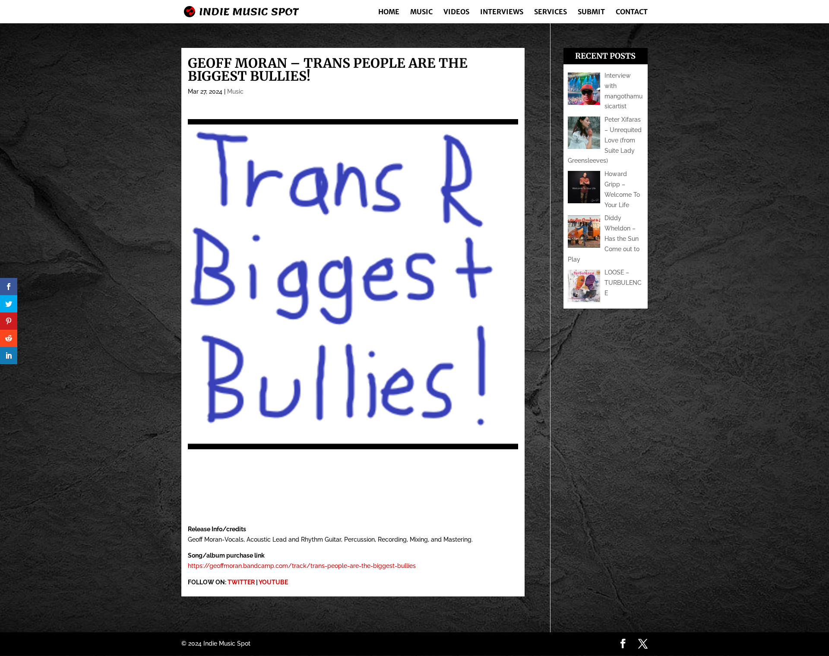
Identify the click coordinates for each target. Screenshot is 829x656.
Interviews (501, 12)
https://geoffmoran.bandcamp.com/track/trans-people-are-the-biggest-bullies (302, 565)
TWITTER (241, 582)
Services (550, 12)
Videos (456, 12)
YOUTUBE (273, 582)
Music (421, 12)
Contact (632, 12)
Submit (591, 12)
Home (388, 12)
